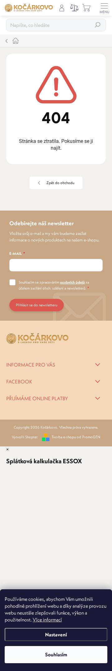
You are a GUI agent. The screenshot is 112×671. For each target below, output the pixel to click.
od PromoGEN (88, 437)
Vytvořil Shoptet (25, 437)
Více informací (47, 619)
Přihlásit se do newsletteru (36, 305)
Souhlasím (56, 654)
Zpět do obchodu (60, 182)
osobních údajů (72, 282)
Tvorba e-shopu (64, 437)
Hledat (97, 24)
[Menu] (104, 8)
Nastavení (56, 634)
